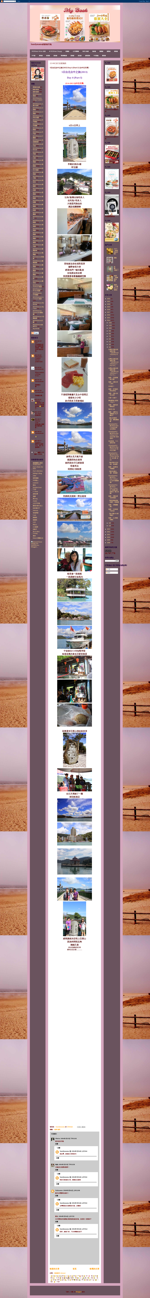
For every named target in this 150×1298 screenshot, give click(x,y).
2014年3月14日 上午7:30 (66, 1216)
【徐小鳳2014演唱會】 (113, 514)
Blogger (79, 1292)
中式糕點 (96, 56)
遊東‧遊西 (57, 1129)
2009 (109, 540)
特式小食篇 (86, 51)
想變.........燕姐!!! (116, 268)
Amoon (35, 510)
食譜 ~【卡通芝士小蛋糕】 (116, 287)
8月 (110, 333)
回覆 (56, 1144)
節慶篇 (67, 51)
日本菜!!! (111, 386)
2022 (109, 299)
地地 (56, 1164)
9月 (110, 331)
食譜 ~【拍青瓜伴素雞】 (113, 467)
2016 (109, 315)
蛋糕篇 (72, 56)
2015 (109, 318)
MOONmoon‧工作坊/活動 (38, 116)
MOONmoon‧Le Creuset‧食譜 (38, 298)
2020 (109, 304)
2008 (109, 542)
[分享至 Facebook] (83, 1127)
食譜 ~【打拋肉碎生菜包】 (113, 390)
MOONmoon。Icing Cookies (38, 99)
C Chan (35, 491)
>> (43, 454)
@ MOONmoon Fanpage (55, 51)
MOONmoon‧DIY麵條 (37, 294)
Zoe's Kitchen (38, 471)
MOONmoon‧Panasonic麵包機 (38, 312)
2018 (109, 309)
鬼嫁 (34, 496)
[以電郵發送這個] (78, 1127)
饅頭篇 (104, 56)
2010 (109, 537)
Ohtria (57, 1138)
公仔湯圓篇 (76, 51)
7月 (110, 336)
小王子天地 (36, 503)
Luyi (34, 515)
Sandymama (64, 1151)
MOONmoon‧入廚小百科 (38, 104)
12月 (110, 323)
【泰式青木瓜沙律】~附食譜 (113, 463)
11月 (110, 325)
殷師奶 (35, 517)
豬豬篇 (116, 51)
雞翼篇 (109, 51)
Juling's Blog (37, 473)
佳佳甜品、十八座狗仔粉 (113, 442)
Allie (34, 476)
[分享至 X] (81, 1127)
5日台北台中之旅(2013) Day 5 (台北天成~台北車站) (113, 426)
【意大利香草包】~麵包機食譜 (113, 419)
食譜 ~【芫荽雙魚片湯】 (113, 378)
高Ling (35, 498)
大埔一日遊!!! (112, 398)
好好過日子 (36, 508)
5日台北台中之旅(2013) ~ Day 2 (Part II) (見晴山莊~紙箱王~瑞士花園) (113, 489)
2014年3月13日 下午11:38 (67, 1164)
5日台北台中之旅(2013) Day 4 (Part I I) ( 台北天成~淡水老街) (113, 435)
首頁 (74, 1269)
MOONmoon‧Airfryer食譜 (37, 286)
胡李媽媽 (35, 478)
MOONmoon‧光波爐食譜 (38, 141)
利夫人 (35, 524)
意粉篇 (55, 56)
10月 (110, 328)
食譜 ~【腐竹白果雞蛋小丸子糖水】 (113, 413)
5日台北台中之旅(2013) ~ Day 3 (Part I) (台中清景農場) (113, 479)
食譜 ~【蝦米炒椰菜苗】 (113, 405)
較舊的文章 (94, 1269)
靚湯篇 (48, 56)
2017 (109, 312)
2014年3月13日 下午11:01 (69, 1138)
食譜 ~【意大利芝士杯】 (113, 394)
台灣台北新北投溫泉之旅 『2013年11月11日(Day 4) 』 (113, 353)
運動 (115, 258)
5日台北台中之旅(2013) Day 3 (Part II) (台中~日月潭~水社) (113, 456)
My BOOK (36, 328)
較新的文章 (54, 1269)
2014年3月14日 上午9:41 (79, 1151)
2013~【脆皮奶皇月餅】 (116, 251)
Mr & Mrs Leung (36, 532)
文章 (108, 569)
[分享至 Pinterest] (84, 1127)
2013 (109, 529)
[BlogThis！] (79, 1127)
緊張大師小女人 (38, 505)
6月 (110, 339)
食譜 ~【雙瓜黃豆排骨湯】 (113, 497)
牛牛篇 (33, 56)
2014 (109, 320)
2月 (110, 523)
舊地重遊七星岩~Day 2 (113, 401)
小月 (34, 522)
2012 (109, 532)
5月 (110, 341)
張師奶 (35, 520)
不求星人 (35, 480)
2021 (109, 301)
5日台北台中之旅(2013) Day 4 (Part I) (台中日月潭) (113, 448)
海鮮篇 (94, 51)
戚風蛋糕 (87, 56)
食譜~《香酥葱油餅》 (116, 278)
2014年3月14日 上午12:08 (71, 1190)
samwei (35, 483)
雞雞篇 (101, 51)
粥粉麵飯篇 (64, 56)
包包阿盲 (35, 513)
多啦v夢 (35, 494)
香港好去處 (36, 87)
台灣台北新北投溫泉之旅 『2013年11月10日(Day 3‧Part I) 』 (113, 371)
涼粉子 (35, 529)
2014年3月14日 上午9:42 (79, 1229)
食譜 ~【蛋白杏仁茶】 (113, 382)
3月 (110, 347)
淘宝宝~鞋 (111, 409)
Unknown (59, 1190)
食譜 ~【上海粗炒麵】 (113, 518)
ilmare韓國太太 (38, 538)
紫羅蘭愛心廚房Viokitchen (38, 463)
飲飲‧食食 (36, 89)
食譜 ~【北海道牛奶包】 (113, 510)
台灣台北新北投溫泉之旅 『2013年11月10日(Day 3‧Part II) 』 (113, 362)
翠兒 (34, 485)
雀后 (34, 536)
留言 (108, 572)
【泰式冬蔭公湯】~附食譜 (112, 472)
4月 (110, 344)
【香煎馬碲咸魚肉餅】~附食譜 (113, 501)
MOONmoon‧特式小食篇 (38, 169)
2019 (109, 307)
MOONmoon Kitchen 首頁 (39, 51)
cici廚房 (35, 527)
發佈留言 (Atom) (59, 1273)
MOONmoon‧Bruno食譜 (37, 290)
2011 (109, 534)
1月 (110, 526)
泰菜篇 (41, 56)
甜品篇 (80, 56)
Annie (35, 501)
